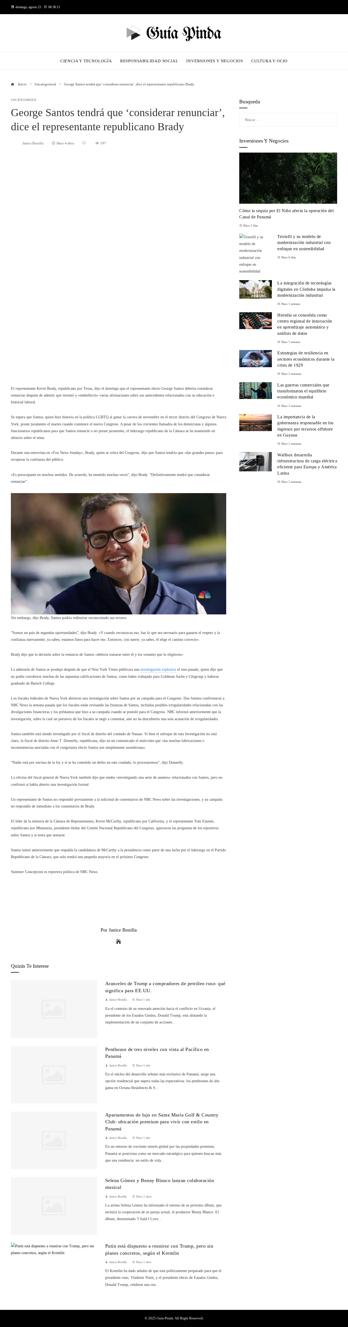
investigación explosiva (158, 669)
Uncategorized (23, 99)
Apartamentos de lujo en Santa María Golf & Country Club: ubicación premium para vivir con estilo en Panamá (162, 1121)
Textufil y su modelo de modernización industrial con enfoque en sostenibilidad (304, 242)
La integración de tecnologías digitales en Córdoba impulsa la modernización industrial (306, 289)
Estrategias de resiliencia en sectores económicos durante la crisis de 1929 (305, 359)
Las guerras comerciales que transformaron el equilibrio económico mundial (303, 391)
